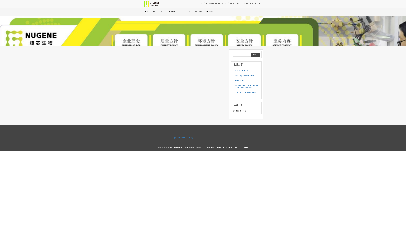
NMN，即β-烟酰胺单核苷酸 (244, 76)
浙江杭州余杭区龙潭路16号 (214, 3)
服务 (162, 12)
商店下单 (198, 12)
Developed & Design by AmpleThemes (232, 148)
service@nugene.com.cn (254, 3)
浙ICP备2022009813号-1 (184, 138)
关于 (181, 12)
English (209, 12)
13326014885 (234, 3)
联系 (189, 12)
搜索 (255, 54)
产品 (154, 12)
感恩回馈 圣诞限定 (241, 71)
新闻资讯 (172, 12)
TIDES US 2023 (240, 80)
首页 (146, 12)
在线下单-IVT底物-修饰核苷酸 (245, 93)
